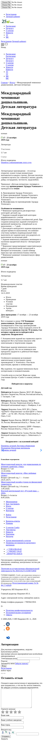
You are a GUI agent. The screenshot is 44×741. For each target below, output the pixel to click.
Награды (9, 536)
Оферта (9, 615)
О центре (10, 31)
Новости (9, 33)
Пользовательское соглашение (18, 613)
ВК (7, 37)
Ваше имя (5, 715)
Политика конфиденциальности (19, 610)
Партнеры (10, 534)
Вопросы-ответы (13, 521)
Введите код (6, 730)
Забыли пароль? (21, 663)
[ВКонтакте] (8, 625)
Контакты (10, 510)
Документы (11, 530)
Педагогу (10, 28)
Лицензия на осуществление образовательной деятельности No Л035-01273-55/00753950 (20, 570)
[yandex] (2, 673)
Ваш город (5, 725)
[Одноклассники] (8, 630)
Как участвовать (13, 504)
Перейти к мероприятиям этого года (16, 162)
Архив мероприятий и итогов (18, 540)
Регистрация (11, 14)
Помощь (9, 523)
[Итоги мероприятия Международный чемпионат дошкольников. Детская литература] (7, 22)
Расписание (11, 26)
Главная (4, 83)
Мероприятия (11, 502)
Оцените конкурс (8, 709)
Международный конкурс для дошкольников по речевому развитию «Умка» (21, 465)
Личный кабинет (13, 16)
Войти (8, 515)
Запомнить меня (8, 663)
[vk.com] (4, 673)
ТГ (7, 35)
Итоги (12, 83)
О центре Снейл (12, 527)
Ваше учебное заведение (11, 720)
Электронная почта (9, 658)
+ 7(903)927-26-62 (14, 551)
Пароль (4, 661)
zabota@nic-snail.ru (14, 554)
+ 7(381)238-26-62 (14, 549)
